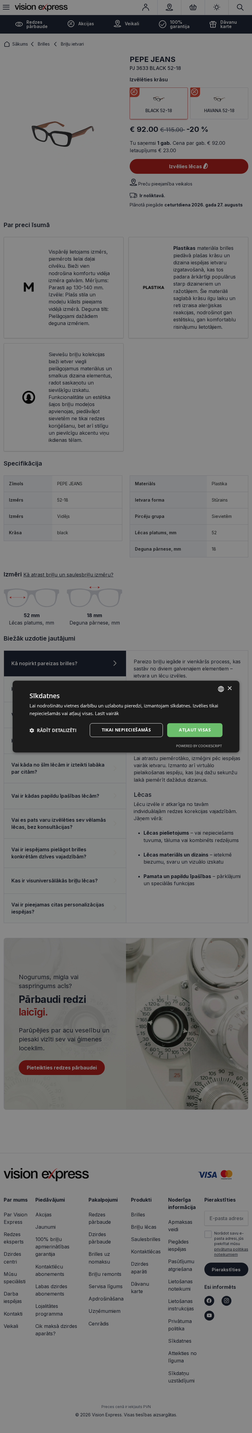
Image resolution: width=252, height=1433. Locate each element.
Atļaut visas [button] (195, 730)
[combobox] (221, 689)
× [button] (229, 688)
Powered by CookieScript (199, 745)
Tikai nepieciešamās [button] (126, 730)
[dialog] (126, 717)
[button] (53, 730)
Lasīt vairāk (107, 713)
